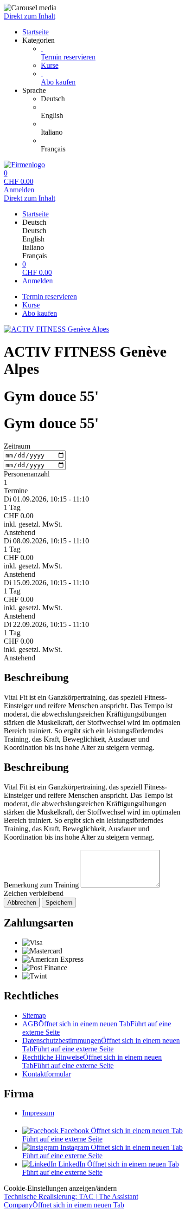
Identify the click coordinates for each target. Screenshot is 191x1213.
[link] (114, 99)
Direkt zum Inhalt (29, 16)
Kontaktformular (46, 1074)
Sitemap (34, 1015)
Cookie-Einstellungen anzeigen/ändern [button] (60, 1188)
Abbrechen (21, 902)
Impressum (38, 1113)
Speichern (58, 902)
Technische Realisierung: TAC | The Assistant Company (71, 1201)
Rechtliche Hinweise (92, 1061)
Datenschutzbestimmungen (101, 1045)
